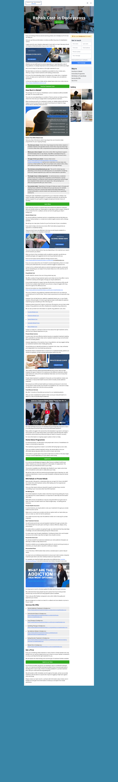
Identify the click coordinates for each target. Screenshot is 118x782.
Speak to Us (47, 459)
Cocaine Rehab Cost (33, 312)
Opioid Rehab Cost (32, 319)
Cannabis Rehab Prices (33, 323)
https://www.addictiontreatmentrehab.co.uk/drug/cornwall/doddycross (46, 622)
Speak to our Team (47, 662)
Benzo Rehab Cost (32, 326)
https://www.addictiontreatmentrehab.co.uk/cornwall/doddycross (45, 646)
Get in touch (59, 22)
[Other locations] (87, 3)
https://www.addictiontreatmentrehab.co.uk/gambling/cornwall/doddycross (47, 627)
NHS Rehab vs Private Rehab (79, 76)
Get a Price (74, 80)
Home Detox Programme (78, 73)
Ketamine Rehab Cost (33, 315)
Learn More (47, 204)
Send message (81, 63)
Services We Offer (76, 78)
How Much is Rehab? (77, 71)
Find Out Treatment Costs (48, 86)
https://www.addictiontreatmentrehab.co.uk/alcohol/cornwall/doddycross (47, 610)
